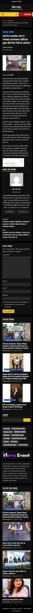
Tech (5, 595)
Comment (6, 255)
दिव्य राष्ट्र (16, 7)
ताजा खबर (11, 32)
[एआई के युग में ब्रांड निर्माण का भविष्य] (16, 588)
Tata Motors (14, 441)
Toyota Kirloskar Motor (10, 445)
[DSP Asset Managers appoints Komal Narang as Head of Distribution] (16, 393)
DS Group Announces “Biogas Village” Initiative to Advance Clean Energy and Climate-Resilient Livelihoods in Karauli (15, 345)
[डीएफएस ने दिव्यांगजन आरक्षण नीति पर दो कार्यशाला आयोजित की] (16, 559)
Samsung (6, 441)
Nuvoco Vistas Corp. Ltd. (19, 438)
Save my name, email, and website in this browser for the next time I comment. (16, 304)
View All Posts (23, 212)
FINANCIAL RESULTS (20, 432)
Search (5, 415)
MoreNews (27, 608)
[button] (3, 14)
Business (6, 369)
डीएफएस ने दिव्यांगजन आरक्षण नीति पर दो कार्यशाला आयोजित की (14, 572)
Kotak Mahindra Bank (18, 435)
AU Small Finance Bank (18, 428)
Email (5, 288)
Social (12, 339)
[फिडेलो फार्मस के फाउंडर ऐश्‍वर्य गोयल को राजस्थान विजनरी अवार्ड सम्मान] (16, 531)
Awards (6, 538)
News (11, 538)
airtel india (7, 428)
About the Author (10, 163)
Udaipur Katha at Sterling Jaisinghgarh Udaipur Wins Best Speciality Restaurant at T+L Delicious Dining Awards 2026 (16, 376)
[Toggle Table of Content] (20, 160)
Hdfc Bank (6, 435)
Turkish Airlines (23, 445)
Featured (5, 32)
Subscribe (27, 14)
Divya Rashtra (8, 47)
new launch (7, 438)
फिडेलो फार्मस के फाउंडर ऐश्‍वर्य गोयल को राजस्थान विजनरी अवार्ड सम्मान (14, 544)
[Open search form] (16, 14)
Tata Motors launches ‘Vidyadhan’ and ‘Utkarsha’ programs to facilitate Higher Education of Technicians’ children (16, 222)
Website (5, 295)
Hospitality (20, 369)
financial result (8, 432)
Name (5, 281)
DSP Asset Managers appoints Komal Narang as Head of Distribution (14, 405)
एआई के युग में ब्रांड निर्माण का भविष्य (13, 599)
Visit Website (9, 212)
